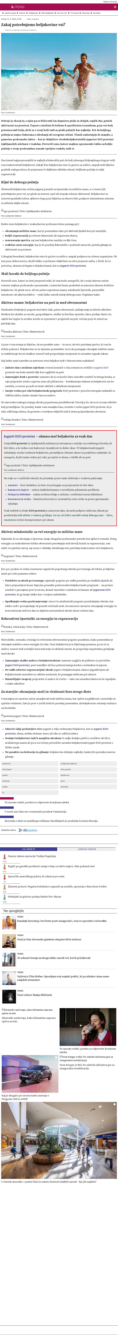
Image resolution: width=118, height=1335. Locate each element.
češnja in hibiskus (19, 494)
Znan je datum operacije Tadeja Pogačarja (32, 856)
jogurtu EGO (101, 367)
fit (3, 792)
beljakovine (65, 775)
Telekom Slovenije (110, 2)
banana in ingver (18, 489)
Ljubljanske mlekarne (69, 764)
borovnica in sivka (19, 499)
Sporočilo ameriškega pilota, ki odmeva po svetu (36, 876)
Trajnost (22, 13)
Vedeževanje (33, 13)
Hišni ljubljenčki (47, 13)
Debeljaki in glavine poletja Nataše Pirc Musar (34, 896)
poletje (4, 787)
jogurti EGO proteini (73, 265)
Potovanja (86, 13)
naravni (13, 485)
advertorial (6, 764)
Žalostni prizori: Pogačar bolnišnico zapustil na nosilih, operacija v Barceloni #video (57, 886)
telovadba (64, 787)
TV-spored (74, 13)
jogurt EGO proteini (17, 665)
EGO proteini (66, 769)
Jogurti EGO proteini (19, 436)
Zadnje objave (87, 849)
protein (5, 775)
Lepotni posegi (10, 13)
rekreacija (5, 781)
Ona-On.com (62, 13)
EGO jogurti (6, 769)
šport (63, 781)
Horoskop (96, 13)
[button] (2, 6)
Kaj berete (28, 849)
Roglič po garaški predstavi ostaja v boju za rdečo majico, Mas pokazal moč (51, 866)
